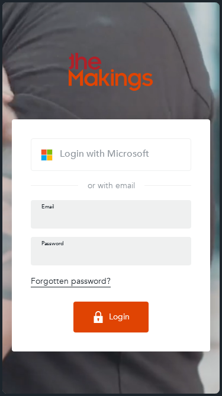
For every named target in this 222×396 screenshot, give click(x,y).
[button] (111, 154)
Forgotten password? (71, 281)
